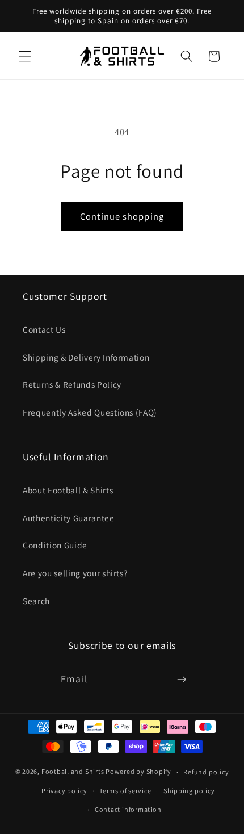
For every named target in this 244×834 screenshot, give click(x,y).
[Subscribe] (181, 679)
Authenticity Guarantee (69, 517)
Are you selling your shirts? (75, 573)
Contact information (128, 809)
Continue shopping (122, 216)
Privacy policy (64, 790)
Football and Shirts (72, 772)
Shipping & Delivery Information (86, 357)
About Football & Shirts (68, 490)
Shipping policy (189, 790)
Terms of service (125, 790)
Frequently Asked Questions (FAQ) (90, 412)
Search (36, 600)
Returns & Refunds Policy (72, 384)
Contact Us (44, 329)
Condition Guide (55, 545)
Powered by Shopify (138, 772)
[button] (25, 56)
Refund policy (206, 772)
